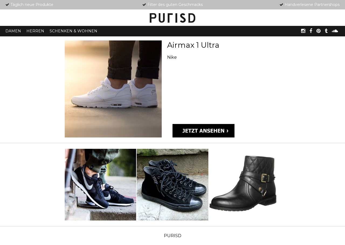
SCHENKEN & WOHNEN (73, 31)
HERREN (35, 31)
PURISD (172, 235)
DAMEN (13, 31)
